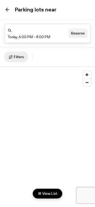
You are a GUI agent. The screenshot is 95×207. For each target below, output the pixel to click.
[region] (47, 133)
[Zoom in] (87, 75)
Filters (19, 56)
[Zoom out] (87, 82)
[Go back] (7, 9)
